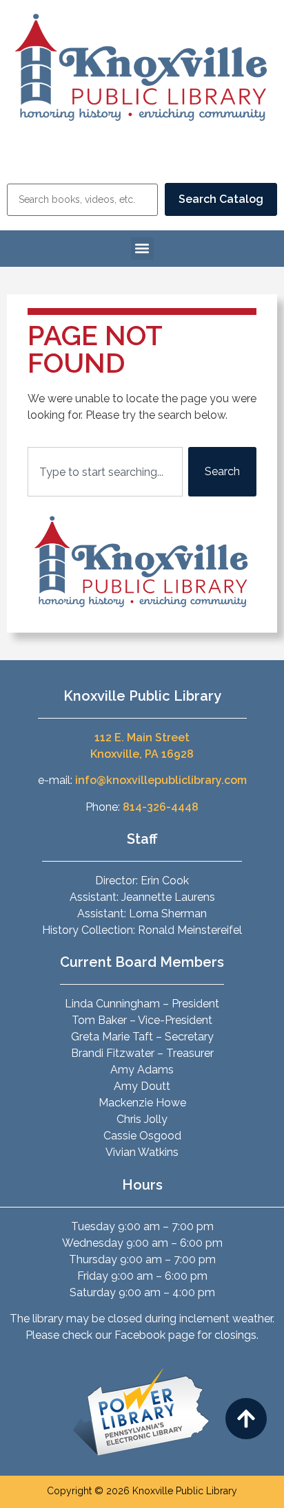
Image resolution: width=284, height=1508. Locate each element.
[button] (142, 248)
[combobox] (105, 471)
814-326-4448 (161, 806)
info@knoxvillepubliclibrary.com (161, 780)
